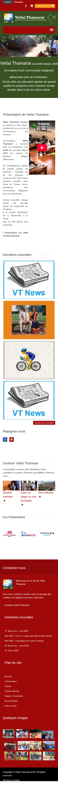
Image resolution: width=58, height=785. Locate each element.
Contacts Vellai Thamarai (17, 605)
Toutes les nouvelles (44, 423)
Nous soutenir (11, 701)
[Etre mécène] (46, 486)
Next (51, 534)
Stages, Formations (14, 696)
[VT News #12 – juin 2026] (29, 280)
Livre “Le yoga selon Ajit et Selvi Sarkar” (29, 636)
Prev (6, 534)
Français (18, 2)
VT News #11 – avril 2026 (17, 645)
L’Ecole (8, 686)
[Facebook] (26, 6)
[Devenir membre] (11, 486)
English (7, 2)
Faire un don (44, 6)
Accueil (8, 676)
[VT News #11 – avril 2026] (29, 400)
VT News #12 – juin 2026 (16, 631)
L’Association (11, 681)
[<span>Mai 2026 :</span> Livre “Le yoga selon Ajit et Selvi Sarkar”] (29, 320)
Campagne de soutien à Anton (24, 641)
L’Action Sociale (12, 691)
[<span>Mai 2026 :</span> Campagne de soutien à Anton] (29, 360)
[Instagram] (32, 6)
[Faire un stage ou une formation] (29, 486)
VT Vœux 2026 (12, 650)
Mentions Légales (11, 780)
